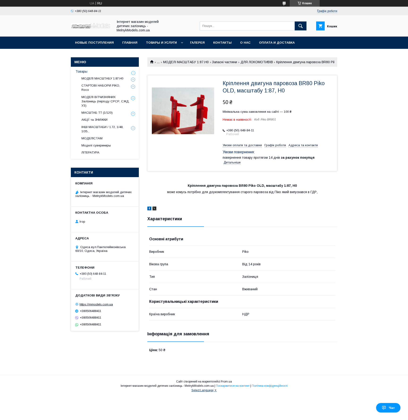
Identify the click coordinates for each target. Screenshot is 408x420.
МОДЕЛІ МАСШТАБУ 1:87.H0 (186, 62)
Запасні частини (224, 62)
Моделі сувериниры (96, 145)
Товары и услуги (161, 42)
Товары (81, 71)
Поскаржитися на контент (233, 385)
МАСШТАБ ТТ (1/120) (97, 112)
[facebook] (149, 209)
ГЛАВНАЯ (129, 42)
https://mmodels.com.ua (96, 304)
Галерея (197, 42)
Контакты (222, 42)
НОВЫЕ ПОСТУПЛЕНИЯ (94, 42)
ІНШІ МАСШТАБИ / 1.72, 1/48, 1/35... (102, 129)
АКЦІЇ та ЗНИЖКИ (94, 119)
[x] (154, 209)
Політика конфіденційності (270, 385)
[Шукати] (300, 25)
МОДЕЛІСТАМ (91, 138)
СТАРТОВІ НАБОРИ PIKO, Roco (100, 87)
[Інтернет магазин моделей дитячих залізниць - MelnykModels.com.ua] (91, 27)
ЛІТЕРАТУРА (90, 152)
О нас (245, 42)
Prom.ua (226, 381)
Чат (392, 408)
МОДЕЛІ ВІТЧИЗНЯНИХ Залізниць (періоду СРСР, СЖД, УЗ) (105, 101)
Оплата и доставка (277, 42)
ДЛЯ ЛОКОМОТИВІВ (257, 62)
